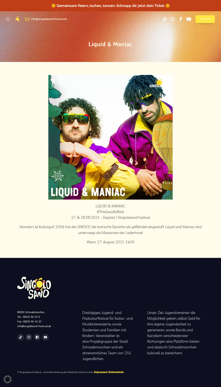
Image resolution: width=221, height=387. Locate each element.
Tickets (205, 19)
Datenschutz (116, 372)
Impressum (101, 372)
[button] (7, 379)
